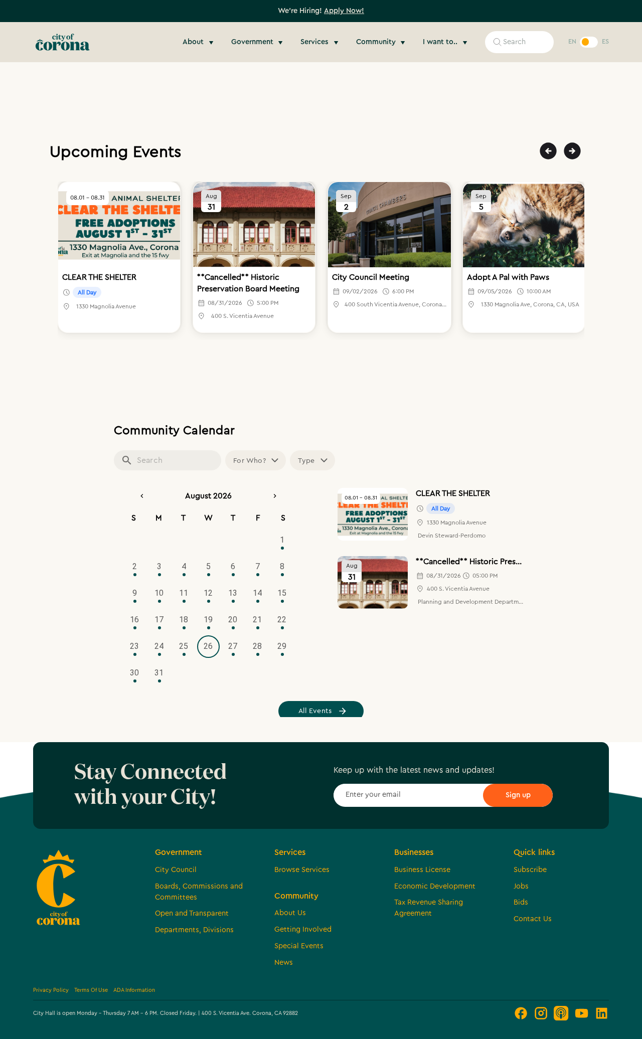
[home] (62, 42)
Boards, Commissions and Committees (199, 892)
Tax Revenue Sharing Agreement (428, 908)
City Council (176, 870)
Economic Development (434, 886)
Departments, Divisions (194, 930)
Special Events (299, 946)
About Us (290, 913)
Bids (521, 902)
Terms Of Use (91, 990)
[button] (199, 42)
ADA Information (134, 990)
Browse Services (302, 870)
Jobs (521, 886)
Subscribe (530, 870)
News (283, 962)
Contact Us (533, 919)
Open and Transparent (192, 913)
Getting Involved (303, 929)
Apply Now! (344, 11)
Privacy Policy (51, 990)
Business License (422, 870)
